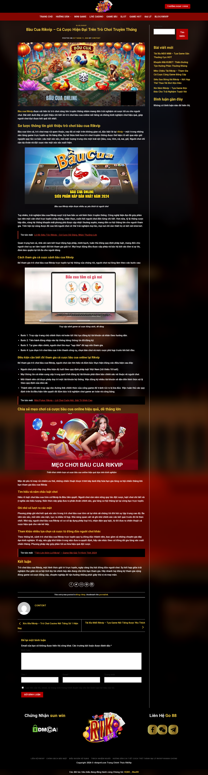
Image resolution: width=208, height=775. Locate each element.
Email (66, 675)
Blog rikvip (162, 16)
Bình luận (26, 650)
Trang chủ (46, 16)
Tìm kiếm (158, 26)
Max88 (135, 772)
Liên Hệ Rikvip (38, 759)
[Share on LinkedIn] (91, 584)
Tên (24, 675)
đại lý (148, 16)
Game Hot (135, 16)
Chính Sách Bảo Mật (56, 759)
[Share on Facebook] (71, 584)
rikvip (120, 131)
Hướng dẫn (62, 16)
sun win (57, 715)
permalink (103, 595)
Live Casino (96, 16)
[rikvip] (104, 6)
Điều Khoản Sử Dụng (79, 759)
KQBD (127, 772)
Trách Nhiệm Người (101, 759)
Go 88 (171, 715)
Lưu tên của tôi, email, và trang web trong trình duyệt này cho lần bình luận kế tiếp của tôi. (70, 688)
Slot (123, 16)
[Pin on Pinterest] (86, 584)
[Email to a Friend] (81, 584)
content (96, 38)
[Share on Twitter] (76, 584)
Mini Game (80, 16)
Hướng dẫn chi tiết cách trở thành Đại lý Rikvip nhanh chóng (145, 759)
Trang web (109, 675)
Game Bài (111, 16)
